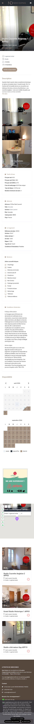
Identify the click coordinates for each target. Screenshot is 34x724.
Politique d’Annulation (11, 311)
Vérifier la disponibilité (10, 69)
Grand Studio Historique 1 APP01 (16, 611)
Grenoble (5, 45)
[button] (17, 519)
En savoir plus (26, 721)
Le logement (11, 228)
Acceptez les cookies (17, 718)
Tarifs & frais (11, 174)
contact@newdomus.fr (10, 692)
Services (9, 257)
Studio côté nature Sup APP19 (15, 647)
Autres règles (8, 345)
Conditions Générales (13, 307)
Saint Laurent (12, 45)
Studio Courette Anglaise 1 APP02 (15, 509)
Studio (6, 59)
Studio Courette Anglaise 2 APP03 (14, 574)
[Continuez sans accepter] (32, 712)
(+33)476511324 (8, 689)
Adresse (9, 201)
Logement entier (9, 56)
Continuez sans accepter (12, 721)
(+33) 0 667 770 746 (9, 699)
